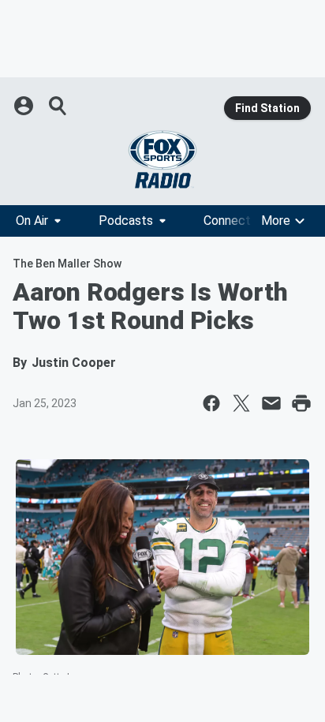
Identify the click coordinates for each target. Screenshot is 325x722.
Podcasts (126, 220)
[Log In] (25, 105)
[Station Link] (162, 159)
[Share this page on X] (241, 403)
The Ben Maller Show (67, 263)
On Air (32, 220)
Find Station (267, 108)
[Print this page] (301, 403)
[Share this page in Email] (271, 403)
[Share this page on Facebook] (211, 403)
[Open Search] (58, 105)
